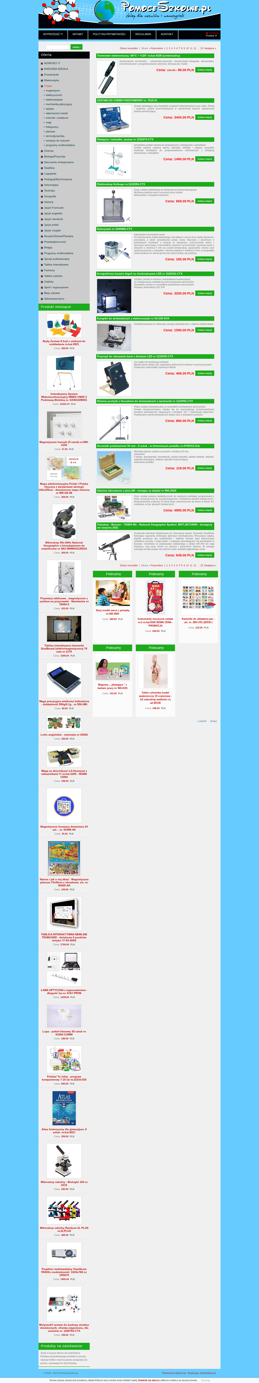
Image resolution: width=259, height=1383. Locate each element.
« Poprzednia (156, 48)
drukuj (213, 721)
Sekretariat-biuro (54, 298)
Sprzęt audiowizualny (57, 258)
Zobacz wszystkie (129, 48)
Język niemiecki (53, 219)
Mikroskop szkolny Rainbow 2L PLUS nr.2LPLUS (64, 1229)
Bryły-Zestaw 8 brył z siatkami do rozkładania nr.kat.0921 (64, 343)
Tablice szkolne (53, 275)
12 (195, 48)
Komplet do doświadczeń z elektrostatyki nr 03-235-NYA (133, 318)
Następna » (210, 48)
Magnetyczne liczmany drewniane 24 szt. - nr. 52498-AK (64, 828)
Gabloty (48, 281)
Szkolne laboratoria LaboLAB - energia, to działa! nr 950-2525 (136, 490)
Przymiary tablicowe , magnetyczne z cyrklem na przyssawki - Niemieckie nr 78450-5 (64, 601)
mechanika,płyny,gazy (59, 104)
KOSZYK (213, 33)
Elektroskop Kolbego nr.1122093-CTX (121, 184)
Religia (48, 247)
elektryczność (54, 95)
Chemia (48, 150)
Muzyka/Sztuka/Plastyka (58, 236)
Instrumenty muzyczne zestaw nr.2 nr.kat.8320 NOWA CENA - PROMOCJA (155, 622)
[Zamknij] (205, 1380)
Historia (48, 201)
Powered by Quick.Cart (174, 1373)
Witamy (78, 34)
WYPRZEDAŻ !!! (53, 34)
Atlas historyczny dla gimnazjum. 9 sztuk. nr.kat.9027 (64, 1131)
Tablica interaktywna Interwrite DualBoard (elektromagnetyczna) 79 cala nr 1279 (64, 648)
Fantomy (49, 270)
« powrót (201, 721)
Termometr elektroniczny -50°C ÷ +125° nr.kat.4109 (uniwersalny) (138, 55)
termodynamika (55, 135)
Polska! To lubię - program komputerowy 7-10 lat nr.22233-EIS (64, 1078)
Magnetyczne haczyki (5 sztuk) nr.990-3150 (64, 444)
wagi (48, 122)
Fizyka (48, 85)
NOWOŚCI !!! (52, 63)
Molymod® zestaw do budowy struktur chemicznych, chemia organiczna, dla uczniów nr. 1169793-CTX (64, 1327)
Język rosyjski (52, 230)
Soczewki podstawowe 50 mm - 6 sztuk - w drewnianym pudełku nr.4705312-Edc (148, 445)
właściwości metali (57, 113)
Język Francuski (54, 207)
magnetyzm (53, 90)
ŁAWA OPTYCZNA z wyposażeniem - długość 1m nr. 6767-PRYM (64, 992)
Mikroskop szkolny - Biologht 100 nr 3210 (64, 1183)
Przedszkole (51, 74)
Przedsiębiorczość (55, 241)
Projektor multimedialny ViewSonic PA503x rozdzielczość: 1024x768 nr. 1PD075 (64, 1272)
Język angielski (53, 213)
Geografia (50, 196)
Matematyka (51, 80)
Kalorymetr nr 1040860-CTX (114, 228)
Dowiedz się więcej (148, 1380)
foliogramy (52, 126)
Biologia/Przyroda (54, 156)
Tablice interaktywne (56, 264)
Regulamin (143, 34)
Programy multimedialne (58, 253)
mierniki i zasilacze (57, 117)
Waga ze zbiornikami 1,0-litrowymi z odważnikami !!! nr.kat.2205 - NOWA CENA (64, 773)
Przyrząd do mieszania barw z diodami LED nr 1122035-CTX (135, 356)
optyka (50, 108)
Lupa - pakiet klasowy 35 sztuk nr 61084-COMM (64, 1033)
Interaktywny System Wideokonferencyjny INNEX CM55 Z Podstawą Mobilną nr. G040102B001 (64, 396)
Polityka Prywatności (109, 34)
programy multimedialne (60, 145)
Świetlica (49, 167)
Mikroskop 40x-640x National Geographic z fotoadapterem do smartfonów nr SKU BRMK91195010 (64, 545)
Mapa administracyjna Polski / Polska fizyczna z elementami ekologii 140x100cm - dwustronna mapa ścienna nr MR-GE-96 (64, 488)
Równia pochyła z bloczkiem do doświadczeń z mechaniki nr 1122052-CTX (145, 401)
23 (201, 48)
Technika (49, 190)
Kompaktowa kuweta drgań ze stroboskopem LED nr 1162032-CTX (139, 273)
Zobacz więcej (205, 70)
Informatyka (51, 184)
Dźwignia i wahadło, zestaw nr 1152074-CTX (125, 139)
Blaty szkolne (52, 293)
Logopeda (50, 173)
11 (191, 48)
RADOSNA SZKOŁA (56, 68)
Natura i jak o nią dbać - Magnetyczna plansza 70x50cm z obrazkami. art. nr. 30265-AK (64, 882)
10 (187, 48)
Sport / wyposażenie (56, 287)
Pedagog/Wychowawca (58, 179)
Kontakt (167, 34)
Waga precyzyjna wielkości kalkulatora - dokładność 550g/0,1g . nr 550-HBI (64, 703)
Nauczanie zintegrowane (59, 162)
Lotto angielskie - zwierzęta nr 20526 (64, 734)
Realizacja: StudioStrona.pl (202, 1373)
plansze (50, 131)
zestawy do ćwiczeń (58, 140)
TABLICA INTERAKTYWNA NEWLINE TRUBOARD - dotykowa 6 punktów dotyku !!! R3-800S (64, 937)
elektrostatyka (54, 99)
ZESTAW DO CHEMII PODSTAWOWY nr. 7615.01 (127, 100)
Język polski (51, 224)
